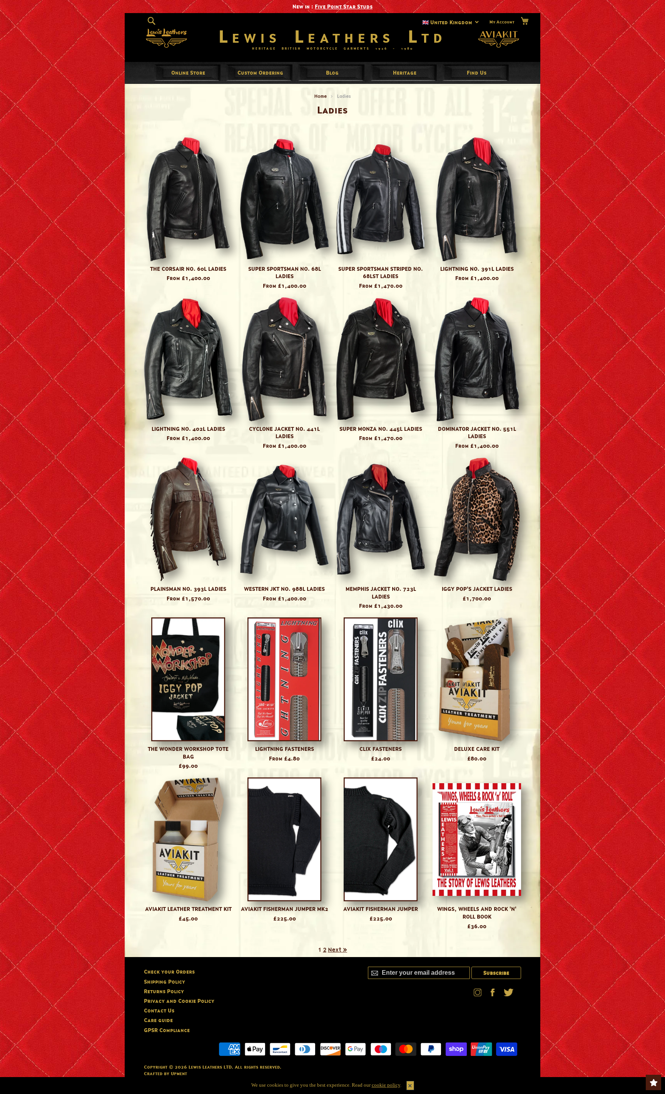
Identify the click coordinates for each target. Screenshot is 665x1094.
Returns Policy (164, 991)
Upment (179, 1073)
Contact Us (159, 1010)
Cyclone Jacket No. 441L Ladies (284, 432)
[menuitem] (188, 72)
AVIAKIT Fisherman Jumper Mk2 (284, 908)
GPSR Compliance (167, 1030)
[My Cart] (524, 21)
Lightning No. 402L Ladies (188, 428)
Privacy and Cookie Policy (179, 1000)
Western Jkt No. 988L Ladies (284, 588)
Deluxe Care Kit (477, 748)
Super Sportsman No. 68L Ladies (284, 272)
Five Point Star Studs (344, 6)
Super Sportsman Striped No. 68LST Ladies (380, 272)
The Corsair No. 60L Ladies (188, 268)
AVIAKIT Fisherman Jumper (380, 908)
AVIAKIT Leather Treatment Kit (188, 908)
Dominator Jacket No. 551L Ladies (477, 432)
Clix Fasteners (380, 748)
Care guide (158, 1020)
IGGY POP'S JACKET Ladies (477, 588)
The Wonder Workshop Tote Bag (188, 752)
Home (320, 96)
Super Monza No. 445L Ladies (380, 428)
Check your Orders (169, 971)
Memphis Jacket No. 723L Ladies (381, 592)
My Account (502, 21)
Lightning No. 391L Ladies (477, 268)
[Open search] (151, 21)
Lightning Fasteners (284, 748)
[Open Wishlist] (653, 1082)
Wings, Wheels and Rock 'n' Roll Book (476, 912)
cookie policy (386, 1085)
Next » (337, 949)
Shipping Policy (164, 981)
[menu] (332, 72)
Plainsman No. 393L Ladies (188, 588)
